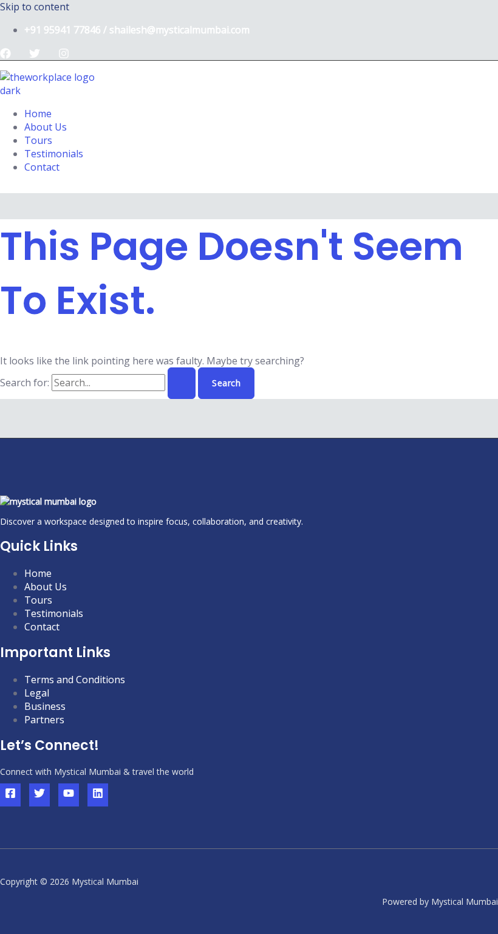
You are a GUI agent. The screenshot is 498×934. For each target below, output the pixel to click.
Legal (36, 693)
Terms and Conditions (74, 679)
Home (38, 113)
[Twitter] (34, 55)
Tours (38, 140)
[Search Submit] (182, 383)
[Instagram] (63, 55)
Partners (44, 719)
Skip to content (34, 6)
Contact (42, 167)
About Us (45, 127)
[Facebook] (5, 55)
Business (45, 706)
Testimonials (53, 153)
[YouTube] (68, 794)
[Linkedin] (97, 794)
